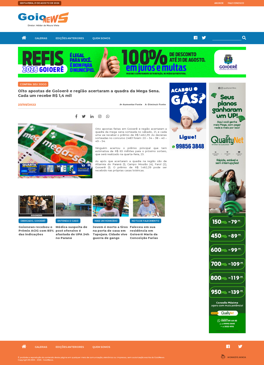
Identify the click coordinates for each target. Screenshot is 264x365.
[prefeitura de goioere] (132, 76)
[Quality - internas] (227, 333)
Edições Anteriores (70, 38)
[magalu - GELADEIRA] (55, 169)
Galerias (41, 38)
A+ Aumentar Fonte (131, 104)
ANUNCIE (218, 3)
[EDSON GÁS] (187, 150)
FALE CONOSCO (236, 3)
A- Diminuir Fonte (155, 104)
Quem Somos (101, 38)
